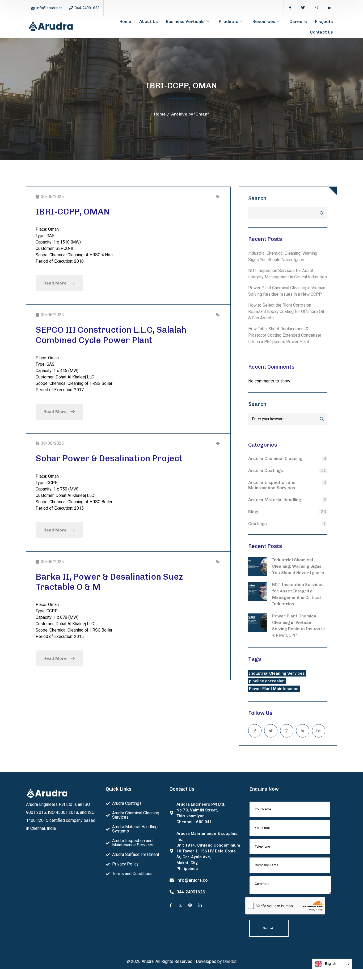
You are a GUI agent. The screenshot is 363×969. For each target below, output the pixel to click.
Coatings (257, 523)
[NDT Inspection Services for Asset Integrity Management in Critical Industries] (257, 591)
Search (257, 198)
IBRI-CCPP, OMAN (73, 212)
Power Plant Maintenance (273, 688)
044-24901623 (87, 8)
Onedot (230, 961)
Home (125, 21)
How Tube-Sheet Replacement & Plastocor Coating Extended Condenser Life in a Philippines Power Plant (284, 335)
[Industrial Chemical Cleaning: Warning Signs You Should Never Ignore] (257, 566)
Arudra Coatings (265, 470)
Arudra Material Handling (274, 499)
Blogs (254, 511)
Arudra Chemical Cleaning (275, 458)
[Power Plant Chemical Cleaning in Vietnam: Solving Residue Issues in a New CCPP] (257, 622)
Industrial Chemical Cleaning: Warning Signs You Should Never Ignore (298, 566)
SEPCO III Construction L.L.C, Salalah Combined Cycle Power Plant (111, 335)
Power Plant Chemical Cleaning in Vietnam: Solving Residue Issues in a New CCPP (298, 625)
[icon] (290, 8)
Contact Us (321, 32)
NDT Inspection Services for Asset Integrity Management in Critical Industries (298, 594)
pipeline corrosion (267, 681)
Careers (298, 21)
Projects (324, 21)
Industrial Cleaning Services (277, 673)
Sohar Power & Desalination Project (109, 458)
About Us (148, 21)
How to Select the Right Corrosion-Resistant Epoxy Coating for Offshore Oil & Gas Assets (286, 311)
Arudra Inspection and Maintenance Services (272, 485)
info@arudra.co (49, 8)
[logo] (50, 26)
